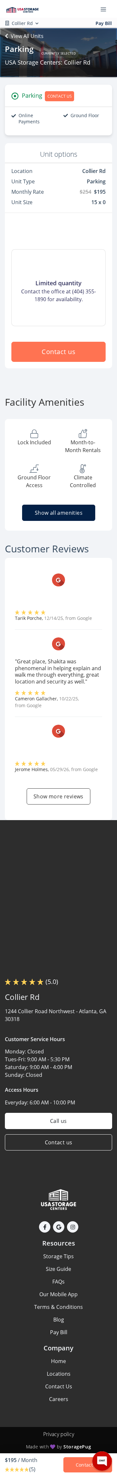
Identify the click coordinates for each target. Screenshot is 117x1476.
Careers (58, 1399)
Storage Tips (58, 1256)
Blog (58, 1319)
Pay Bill (104, 23)
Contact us (58, 351)
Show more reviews (58, 796)
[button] (44, 1227)
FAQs (58, 1281)
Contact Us (58, 1386)
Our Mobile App (58, 1294)
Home (58, 1361)
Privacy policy (58, 1434)
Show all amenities (58, 512)
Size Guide (58, 1269)
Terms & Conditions (58, 1306)
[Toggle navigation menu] (106, 9)
